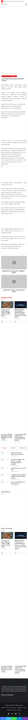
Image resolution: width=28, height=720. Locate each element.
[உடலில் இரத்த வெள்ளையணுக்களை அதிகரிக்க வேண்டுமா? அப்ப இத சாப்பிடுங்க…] (6, 477)
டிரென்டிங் (19, 710)
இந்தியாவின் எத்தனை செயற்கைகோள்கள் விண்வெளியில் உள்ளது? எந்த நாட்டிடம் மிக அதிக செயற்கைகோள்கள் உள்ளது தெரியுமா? (20, 313)
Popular (4, 448)
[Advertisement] (14, 21)
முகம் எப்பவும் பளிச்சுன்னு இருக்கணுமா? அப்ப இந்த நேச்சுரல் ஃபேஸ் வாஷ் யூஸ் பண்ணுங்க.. (6, 436)
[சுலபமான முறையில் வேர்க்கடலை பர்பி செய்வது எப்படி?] (6, 484)
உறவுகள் (24, 707)
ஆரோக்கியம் (19, 707)
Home (4, 73)
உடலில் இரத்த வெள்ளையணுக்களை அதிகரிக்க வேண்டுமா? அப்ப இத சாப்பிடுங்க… (18, 476)
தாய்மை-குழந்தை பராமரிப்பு (11, 73)
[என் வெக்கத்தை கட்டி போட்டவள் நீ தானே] (6, 470)
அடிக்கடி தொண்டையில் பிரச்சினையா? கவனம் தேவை (17, 453)
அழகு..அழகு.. (13, 707)
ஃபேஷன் (7, 707)
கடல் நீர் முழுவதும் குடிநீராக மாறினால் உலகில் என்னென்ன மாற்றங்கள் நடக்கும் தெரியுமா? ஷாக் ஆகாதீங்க (20, 437)
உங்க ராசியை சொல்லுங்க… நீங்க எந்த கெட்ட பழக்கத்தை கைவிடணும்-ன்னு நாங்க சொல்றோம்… (18, 462)
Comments (23, 448)
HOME (3, 707)
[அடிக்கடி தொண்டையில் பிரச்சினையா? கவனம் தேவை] (6, 455)
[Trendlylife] (4, 4)
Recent (13, 448)
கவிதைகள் (9, 710)
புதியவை (14, 76)
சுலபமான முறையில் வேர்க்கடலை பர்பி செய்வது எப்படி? (18, 482)
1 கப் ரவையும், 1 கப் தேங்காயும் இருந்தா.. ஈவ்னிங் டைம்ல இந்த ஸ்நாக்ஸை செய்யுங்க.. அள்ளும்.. (6, 312)
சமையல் (14, 710)
